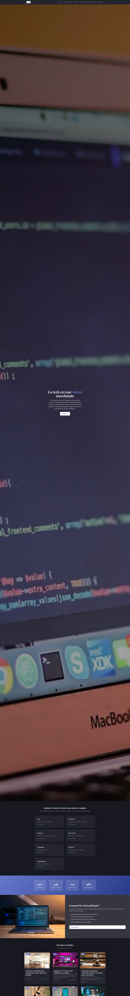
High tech (70, 2)
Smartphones (100, 2)
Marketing (88, 2)
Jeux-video (81, 2)
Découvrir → (65, 413)
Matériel (94, 2)
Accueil (61, 2)
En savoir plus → (75, 927)
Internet (75, 2)
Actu (65, 2)
